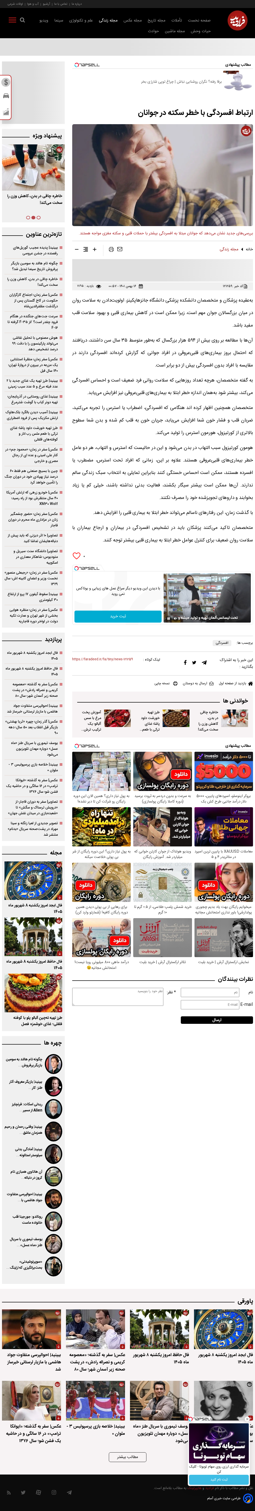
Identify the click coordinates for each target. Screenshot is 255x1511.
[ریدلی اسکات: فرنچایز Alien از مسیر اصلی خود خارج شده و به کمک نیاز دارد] (53, 1109)
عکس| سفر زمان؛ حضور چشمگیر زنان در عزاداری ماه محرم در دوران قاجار (33, 519)
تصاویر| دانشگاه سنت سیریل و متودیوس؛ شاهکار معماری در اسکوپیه (35, 557)
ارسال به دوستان (195, 684)
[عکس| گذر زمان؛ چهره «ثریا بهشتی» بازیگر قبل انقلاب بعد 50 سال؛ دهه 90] (223, 1401)
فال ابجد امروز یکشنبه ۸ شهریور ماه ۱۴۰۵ (32, 656)
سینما (58, 20)
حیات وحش (201, 31)
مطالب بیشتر (127, 1457)
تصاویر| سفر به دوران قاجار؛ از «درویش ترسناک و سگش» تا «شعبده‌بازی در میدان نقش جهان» (33, 807)
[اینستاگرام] (54, 1494)
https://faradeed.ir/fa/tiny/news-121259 (102, 659)
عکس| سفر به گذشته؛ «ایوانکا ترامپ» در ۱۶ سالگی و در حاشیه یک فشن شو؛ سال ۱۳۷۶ (32, 786)
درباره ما (77, 3)
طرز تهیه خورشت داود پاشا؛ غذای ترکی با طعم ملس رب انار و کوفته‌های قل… (35, 203)
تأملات (176, 20)
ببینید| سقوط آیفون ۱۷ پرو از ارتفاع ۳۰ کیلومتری (32, 597)
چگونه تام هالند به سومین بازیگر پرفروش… (24, 1063)
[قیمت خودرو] (6, 97)
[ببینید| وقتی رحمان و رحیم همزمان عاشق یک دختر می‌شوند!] (53, 1131)
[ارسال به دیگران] (119, 250)
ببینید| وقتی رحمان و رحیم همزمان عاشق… (23, 1130)
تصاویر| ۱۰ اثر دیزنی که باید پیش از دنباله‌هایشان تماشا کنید (33, 538)
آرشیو (46, 3)
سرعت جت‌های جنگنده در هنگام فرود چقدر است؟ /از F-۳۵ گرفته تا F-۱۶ (32, 322)
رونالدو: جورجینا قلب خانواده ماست (27, 1220)
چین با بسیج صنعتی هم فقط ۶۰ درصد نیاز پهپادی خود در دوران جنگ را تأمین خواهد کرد (31, 476)
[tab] (39, 217)
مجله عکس (133, 20)
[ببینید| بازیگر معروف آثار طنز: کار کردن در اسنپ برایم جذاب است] (53, 1087)
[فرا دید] (238, 20)
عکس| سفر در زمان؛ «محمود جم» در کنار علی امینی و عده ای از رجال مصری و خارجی (31, 455)
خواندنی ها (235, 701)
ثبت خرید (118, 616)
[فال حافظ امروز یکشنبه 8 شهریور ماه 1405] (33, 936)
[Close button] (247, 1419)
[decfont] (76, 250)
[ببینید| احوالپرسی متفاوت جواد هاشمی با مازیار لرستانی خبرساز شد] (53, 1199)
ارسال (216, 1020)
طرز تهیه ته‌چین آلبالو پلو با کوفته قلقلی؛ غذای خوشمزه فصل (37, 1021)
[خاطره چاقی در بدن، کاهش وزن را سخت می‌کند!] (234, 718)
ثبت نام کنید (219, 1480)
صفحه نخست (199, 20)
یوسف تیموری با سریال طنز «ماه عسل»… (26, 1242)
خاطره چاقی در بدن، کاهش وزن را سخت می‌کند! (208, 721)
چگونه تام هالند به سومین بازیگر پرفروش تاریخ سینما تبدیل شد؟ (34, 266)
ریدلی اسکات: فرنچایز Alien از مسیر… (27, 1108)
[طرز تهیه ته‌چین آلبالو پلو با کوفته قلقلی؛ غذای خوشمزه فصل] (33, 993)
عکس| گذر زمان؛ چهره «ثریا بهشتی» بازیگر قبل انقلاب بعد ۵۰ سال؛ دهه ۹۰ (31, 727)
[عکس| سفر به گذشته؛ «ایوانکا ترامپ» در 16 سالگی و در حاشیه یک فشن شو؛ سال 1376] (31, 1401)
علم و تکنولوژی (81, 20)
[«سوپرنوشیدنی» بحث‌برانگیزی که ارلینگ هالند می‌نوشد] (53, 1266)
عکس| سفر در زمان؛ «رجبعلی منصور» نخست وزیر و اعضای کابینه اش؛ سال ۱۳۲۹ (31, 578)
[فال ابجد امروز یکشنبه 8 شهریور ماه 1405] (33, 880)
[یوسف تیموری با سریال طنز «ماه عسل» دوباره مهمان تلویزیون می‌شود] (53, 1244)
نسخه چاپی (162, 683)
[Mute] (176, 619)
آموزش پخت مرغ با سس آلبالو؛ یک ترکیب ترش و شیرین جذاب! (91, 724)
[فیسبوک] (185, 663)
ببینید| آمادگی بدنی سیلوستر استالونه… (28, 1152)
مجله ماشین (175, 31)
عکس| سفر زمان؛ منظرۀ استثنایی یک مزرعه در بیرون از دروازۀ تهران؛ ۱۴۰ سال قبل (33, 365)
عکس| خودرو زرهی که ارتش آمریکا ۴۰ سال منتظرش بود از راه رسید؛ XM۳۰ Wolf (32, 498)
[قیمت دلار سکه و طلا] (6, 83)
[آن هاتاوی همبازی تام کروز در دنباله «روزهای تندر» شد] (53, 1176)
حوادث (153, 31)
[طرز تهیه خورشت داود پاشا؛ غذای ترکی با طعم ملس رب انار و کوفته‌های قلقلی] (176, 718)
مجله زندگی (108, 20)
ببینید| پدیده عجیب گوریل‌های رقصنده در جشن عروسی (35, 250)
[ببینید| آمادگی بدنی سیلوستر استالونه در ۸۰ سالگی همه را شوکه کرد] (53, 1154)
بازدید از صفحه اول (232, 684)
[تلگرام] (204, 664)
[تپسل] (76, 568)
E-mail (246, 1004)
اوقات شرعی (15, 3)
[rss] (9, 1493)
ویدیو (43, 20)
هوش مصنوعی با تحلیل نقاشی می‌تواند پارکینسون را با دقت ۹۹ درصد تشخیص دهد (35, 343)
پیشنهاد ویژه (47, 136)
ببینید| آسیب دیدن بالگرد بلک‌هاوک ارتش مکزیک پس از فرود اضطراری (31, 415)
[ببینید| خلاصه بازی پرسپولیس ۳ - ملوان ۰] (95, 1401)
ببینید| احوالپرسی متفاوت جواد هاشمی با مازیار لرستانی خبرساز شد (32, 709)
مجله (56, 853)
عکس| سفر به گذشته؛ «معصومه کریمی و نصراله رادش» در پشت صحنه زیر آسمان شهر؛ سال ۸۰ (35, 690)
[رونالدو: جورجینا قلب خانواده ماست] (53, 1221)
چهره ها (53, 1043)
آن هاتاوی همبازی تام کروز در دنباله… (26, 1175)
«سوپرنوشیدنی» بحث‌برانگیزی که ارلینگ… (24, 1265)
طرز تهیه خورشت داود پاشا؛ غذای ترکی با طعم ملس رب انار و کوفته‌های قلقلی (149, 730)
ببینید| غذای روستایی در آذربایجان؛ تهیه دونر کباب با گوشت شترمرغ (32, 399)
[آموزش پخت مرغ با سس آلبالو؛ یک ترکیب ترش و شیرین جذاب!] (117, 718)
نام (251, 992)
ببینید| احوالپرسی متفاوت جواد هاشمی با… (24, 1197)
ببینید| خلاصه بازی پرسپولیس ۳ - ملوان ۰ (33, 767)
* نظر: (171, 992)
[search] (22, 20)
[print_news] (111, 250)
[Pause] (169, 619)
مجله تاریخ (156, 20)
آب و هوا (33, 3)
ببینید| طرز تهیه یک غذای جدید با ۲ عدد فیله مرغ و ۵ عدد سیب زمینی (32, 383)
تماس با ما (60, 3)
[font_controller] (94, 250)
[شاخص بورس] (6, 113)
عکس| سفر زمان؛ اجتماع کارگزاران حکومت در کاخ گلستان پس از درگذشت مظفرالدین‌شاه (33, 300)
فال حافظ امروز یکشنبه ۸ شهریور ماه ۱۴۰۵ (31, 671)
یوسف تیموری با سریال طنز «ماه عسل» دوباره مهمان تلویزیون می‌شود (34, 748)
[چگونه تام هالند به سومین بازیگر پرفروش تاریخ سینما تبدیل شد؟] (53, 1064)
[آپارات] (38, 1494)
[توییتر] (194, 664)
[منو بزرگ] (12, 21)
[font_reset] (85, 250)
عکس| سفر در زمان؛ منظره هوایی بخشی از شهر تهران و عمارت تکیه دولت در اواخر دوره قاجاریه (33, 615)
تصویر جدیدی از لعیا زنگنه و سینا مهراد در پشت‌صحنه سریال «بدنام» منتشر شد (33, 829)
